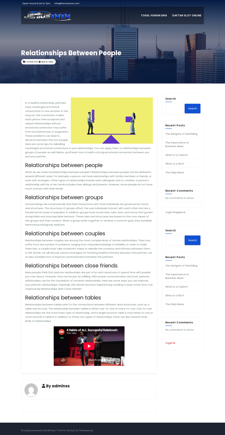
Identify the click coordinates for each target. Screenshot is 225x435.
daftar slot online (186, 15)
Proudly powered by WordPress (38, 430)
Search (170, 98)
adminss (61, 386)
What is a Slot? (174, 163)
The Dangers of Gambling (181, 134)
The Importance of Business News (177, 144)
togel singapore (175, 212)
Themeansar (86, 430)
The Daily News (174, 172)
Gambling (32, 61)
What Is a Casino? (176, 155)
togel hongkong (154, 15)
